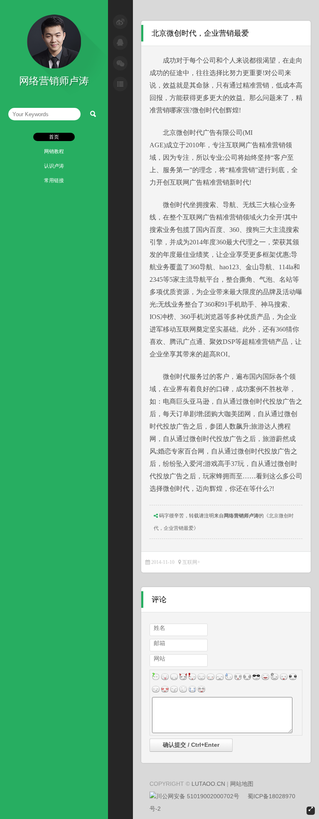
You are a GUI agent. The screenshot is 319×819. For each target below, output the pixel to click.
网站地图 (241, 783)
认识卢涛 (54, 166)
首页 (54, 137)
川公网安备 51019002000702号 (197, 796)
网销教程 (54, 151)
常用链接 (54, 180)
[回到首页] (54, 67)
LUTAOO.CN (208, 783)
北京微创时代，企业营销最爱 (200, 33)
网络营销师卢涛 (241, 516)
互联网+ (191, 562)
